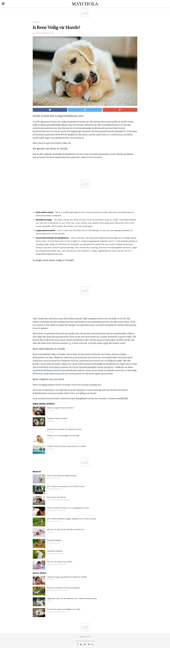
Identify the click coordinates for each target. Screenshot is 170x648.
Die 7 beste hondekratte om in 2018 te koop (65, 486)
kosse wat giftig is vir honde (83, 393)
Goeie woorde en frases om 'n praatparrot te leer (68, 508)
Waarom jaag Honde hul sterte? (60, 408)
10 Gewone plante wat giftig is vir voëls (63, 609)
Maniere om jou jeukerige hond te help (63, 436)
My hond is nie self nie (56, 497)
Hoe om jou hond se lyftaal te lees (61, 476)
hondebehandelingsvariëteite (47, 370)
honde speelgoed (105, 367)
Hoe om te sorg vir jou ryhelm (59, 562)
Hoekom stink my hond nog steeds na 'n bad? (66, 446)
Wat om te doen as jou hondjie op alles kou (65, 529)
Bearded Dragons (54, 540)
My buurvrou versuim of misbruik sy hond (64, 429)
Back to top (85, 637)
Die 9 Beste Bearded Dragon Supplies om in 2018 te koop (71, 519)
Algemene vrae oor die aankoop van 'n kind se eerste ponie (72, 598)
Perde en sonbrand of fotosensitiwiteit (63, 588)
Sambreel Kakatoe (55, 551)
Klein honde (75, 337)
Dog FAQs (36, 22)
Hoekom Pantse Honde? (57, 418)
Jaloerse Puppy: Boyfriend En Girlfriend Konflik (66, 577)
